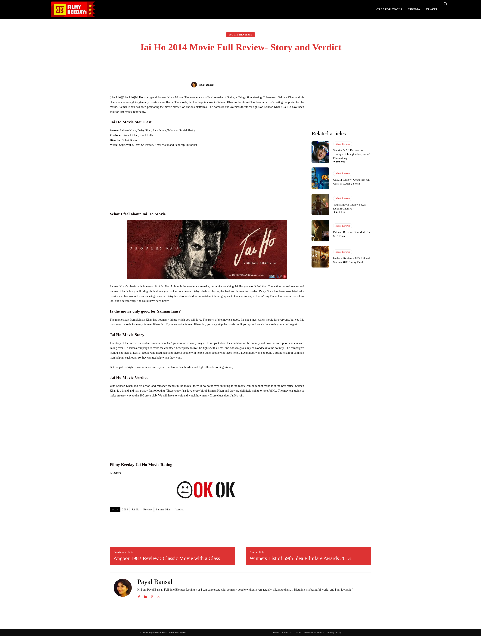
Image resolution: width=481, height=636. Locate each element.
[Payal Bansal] (194, 84)
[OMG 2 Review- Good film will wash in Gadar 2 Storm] (320, 178)
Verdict (179, 509)
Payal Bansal (206, 84)
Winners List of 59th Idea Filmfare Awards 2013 (300, 558)
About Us (287, 632)
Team (298, 632)
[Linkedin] (145, 595)
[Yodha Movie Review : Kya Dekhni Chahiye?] (320, 204)
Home (276, 632)
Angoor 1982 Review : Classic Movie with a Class (166, 558)
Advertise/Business (314, 632)
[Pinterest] (152, 595)
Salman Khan (163, 509)
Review (147, 509)
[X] (158, 595)
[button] (445, 4)
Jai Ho (135, 509)
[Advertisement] (206, 178)
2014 (125, 509)
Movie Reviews (240, 34)
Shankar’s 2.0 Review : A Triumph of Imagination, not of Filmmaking (351, 154)
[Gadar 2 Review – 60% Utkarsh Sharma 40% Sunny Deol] (320, 257)
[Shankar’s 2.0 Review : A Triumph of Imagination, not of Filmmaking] (320, 152)
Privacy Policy (334, 632)
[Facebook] (138, 595)
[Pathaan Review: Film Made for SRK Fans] (320, 230)
